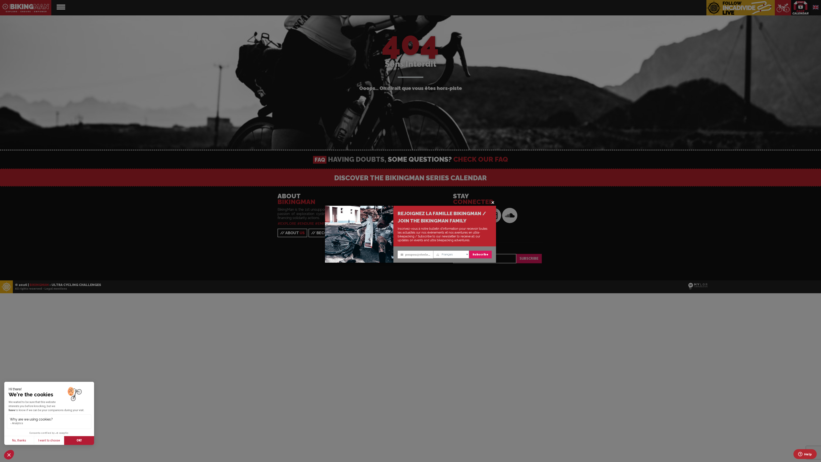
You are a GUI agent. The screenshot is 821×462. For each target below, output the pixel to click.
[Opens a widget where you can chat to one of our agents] (805, 454)
